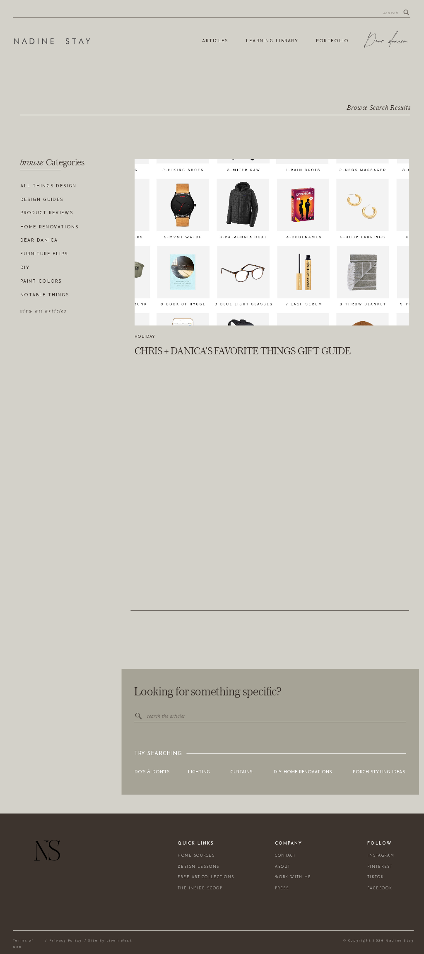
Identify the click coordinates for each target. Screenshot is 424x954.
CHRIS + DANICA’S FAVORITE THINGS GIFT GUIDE (243, 350)
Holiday (145, 337)
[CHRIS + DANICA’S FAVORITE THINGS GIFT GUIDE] (272, 242)
